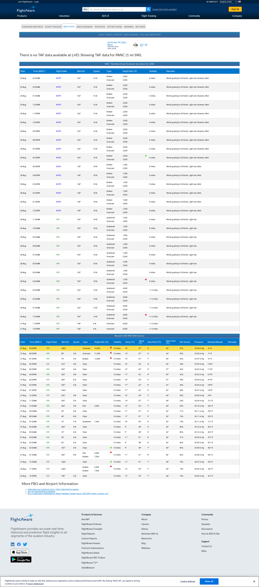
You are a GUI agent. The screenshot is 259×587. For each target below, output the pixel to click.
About (144, 519)
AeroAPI (85, 519)
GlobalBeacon (88, 568)
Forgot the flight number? (164, 9)
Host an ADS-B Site (210, 534)
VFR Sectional (114, 27)
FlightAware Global (90, 553)
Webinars (145, 548)
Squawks (205, 524)
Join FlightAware (25, 2)
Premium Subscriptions (93, 548)
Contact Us (206, 546)
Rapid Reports (88, 534)
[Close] (254, 581)
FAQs (203, 551)
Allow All (209, 581)
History (144, 529)
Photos (204, 519)
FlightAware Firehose (91, 524)
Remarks (129, 27)
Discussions (207, 529)
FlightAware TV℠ (90, 563)
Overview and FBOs (32, 27)
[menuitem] (21, 16)
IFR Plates (100, 27)
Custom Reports (89, 538)
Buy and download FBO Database (41, 491)
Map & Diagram (85, 27)
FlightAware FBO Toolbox (93, 557)
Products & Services (92, 514)
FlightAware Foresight (92, 529)
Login (36, 2)
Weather (69, 26)
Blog (143, 543)
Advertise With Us (149, 534)
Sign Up (235, 9)
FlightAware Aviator (91, 543)
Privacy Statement (34, 584)
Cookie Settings (187, 581)
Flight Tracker (53, 27)
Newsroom (146, 538)
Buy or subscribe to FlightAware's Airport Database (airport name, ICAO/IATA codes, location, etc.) (68, 494)
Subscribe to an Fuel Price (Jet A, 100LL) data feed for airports (53, 489)
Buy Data (140, 27)
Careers (145, 524)
